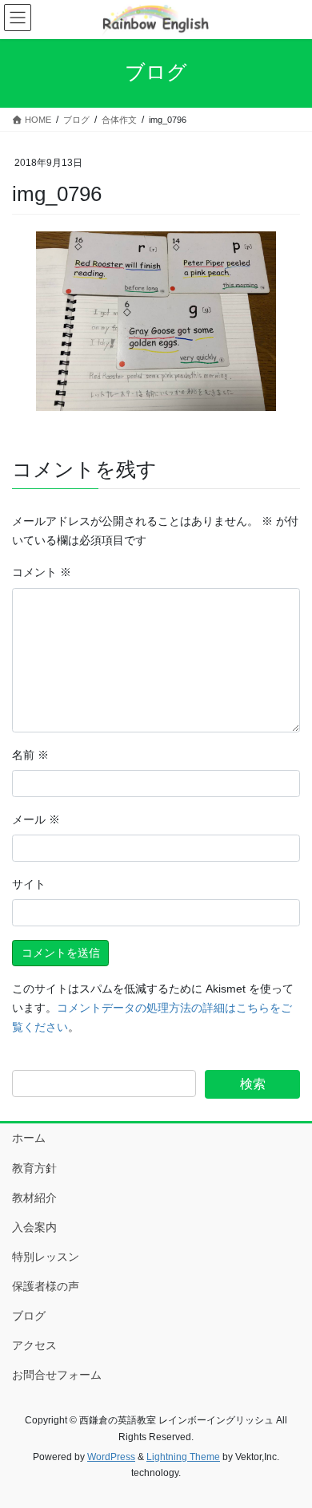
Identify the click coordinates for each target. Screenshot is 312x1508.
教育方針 (34, 1168)
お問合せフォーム (57, 1374)
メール (36, 819)
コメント (41, 572)
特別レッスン (45, 1256)
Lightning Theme (183, 1457)
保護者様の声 (45, 1286)
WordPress (111, 1457)
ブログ (29, 1315)
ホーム (29, 1137)
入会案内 (34, 1227)
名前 (30, 754)
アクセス (34, 1345)
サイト (29, 884)
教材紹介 (34, 1197)
